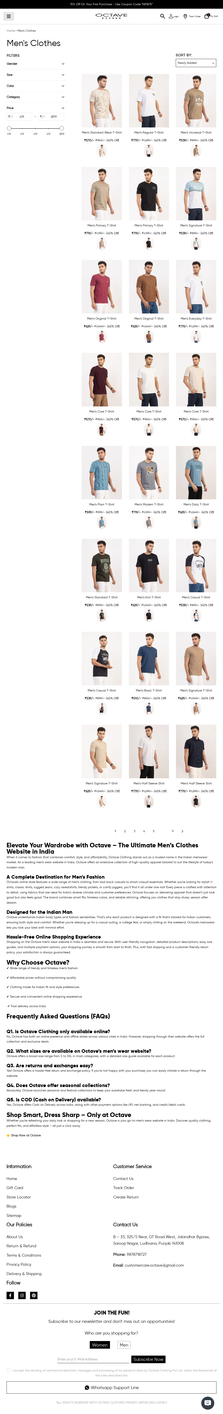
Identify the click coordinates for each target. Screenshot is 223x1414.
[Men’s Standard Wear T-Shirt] (102, 100)
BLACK (149, 243)
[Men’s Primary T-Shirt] (102, 193)
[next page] (182, 831)
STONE (196, 150)
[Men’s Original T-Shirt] (102, 286)
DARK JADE (196, 522)
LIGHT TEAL (102, 522)
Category (13, 97)
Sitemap (14, 1215)
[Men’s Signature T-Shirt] (196, 193)
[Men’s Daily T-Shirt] (196, 472)
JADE (196, 243)
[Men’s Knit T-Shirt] (149, 565)
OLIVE (102, 615)
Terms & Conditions (24, 1255)
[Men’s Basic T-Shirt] (149, 658)
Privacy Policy (19, 1264)
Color (10, 86)
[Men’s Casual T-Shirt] (196, 565)
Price (10, 108)
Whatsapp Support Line (115, 1387)
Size (9, 75)
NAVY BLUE (102, 708)
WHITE (149, 150)
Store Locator (19, 1197)
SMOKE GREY (149, 522)
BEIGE (102, 150)
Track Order (123, 1187)
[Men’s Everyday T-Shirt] (196, 286)
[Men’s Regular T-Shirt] (149, 100)
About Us (15, 1236)
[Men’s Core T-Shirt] (102, 379)
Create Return (126, 1197)
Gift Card (15, 1187)
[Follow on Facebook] (10, 1295)
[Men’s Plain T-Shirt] (102, 472)
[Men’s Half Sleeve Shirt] (149, 751)
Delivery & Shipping (24, 1273)
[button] (196, 60)
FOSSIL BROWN (149, 336)
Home (11, 31)
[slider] (9, 128)
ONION (102, 336)
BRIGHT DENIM (149, 708)
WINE (102, 429)
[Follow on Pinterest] (33, 1295)
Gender (12, 64)
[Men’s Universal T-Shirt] (196, 100)
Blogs (11, 1206)
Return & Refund (21, 1246)
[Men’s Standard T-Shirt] (102, 565)
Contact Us (123, 1178)
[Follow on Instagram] (22, 1295)
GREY (102, 243)
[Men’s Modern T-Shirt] (149, 472)
